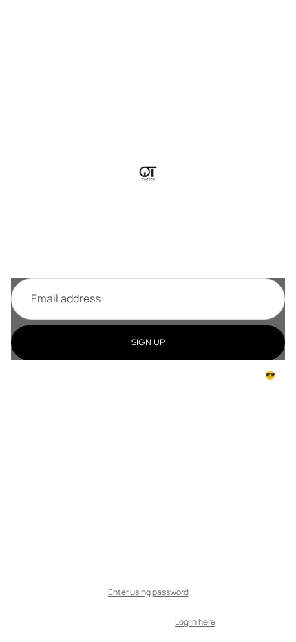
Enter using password (148, 592)
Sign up (148, 342)
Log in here (195, 622)
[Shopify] (203, 565)
